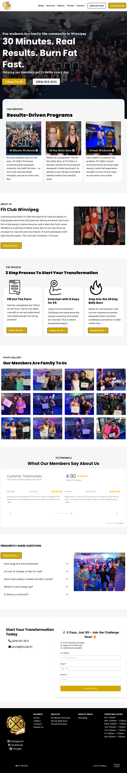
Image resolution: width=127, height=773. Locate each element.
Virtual (70, 5)
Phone (63, 675)
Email (63, 664)
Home (41, 5)
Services (50, 5)
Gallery (61, 5)
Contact (80, 5)
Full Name (64, 653)
